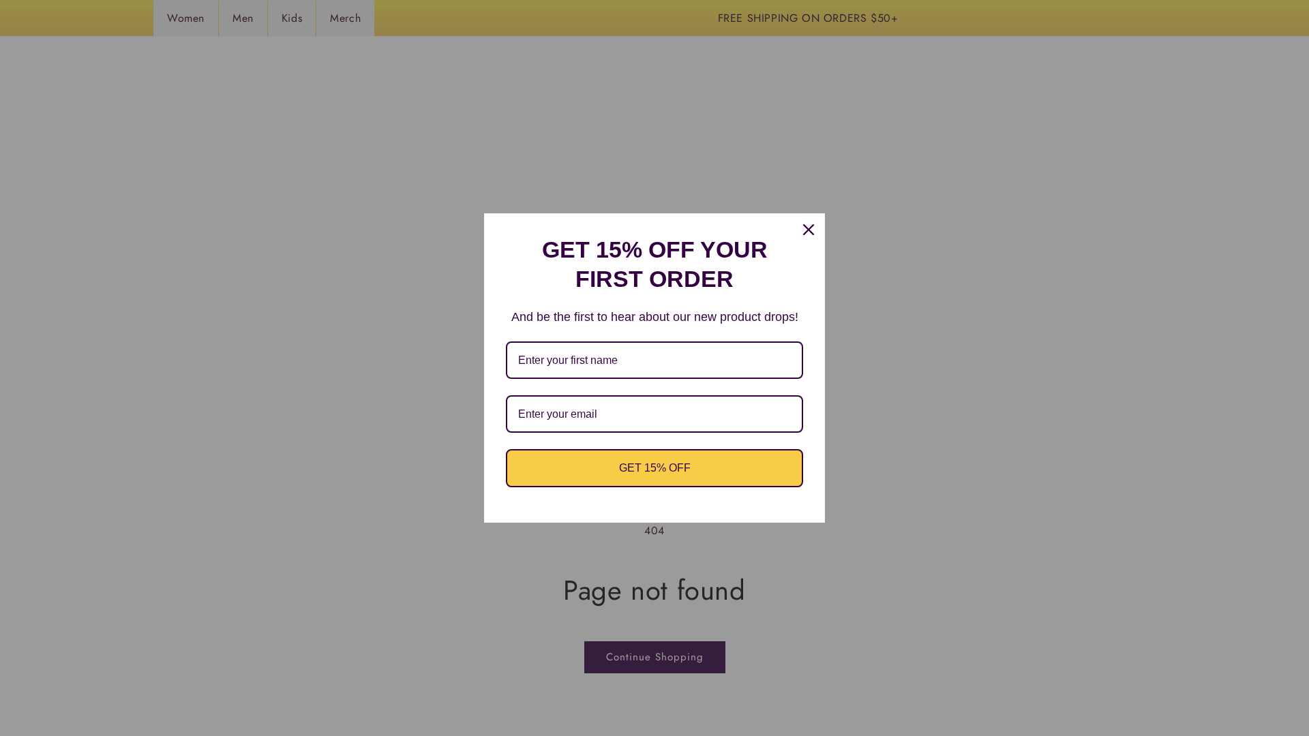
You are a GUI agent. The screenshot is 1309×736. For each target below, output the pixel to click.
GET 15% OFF (655, 468)
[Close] (808, 229)
